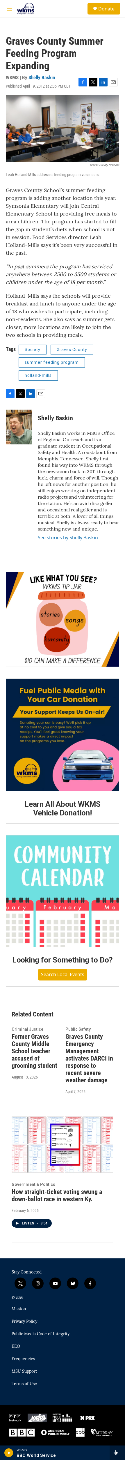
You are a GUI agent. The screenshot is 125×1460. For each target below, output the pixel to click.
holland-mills (38, 375)
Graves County (72, 349)
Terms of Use (24, 1384)
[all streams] (117, 1452)
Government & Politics (33, 1184)
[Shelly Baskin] (19, 427)
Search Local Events (62, 974)
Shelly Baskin (41, 77)
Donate (106, 8)
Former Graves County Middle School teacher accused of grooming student (34, 1051)
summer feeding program (52, 362)
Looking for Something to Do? (62, 960)
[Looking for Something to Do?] (62, 891)
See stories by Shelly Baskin (68, 537)
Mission (19, 1309)
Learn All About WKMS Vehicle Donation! (62, 808)
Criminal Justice (27, 1029)
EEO (16, 1346)
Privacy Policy (24, 1321)
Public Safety (78, 1029)
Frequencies (23, 1359)
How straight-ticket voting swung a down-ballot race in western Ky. (57, 1195)
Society (32, 349)
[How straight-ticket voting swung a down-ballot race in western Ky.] (62, 1144)
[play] (8, 1453)
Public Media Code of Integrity (40, 1334)
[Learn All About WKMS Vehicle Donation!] (62, 735)
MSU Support (24, 1371)
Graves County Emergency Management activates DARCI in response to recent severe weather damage (89, 1058)
